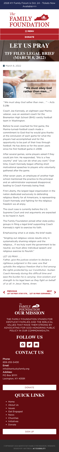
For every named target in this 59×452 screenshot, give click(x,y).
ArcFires (27, 448)
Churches (13, 418)
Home (11, 401)
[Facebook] (22, 344)
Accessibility (39, 448)
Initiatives (13, 421)
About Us (13, 405)
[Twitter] (29, 344)
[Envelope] (36, 344)
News (11, 414)
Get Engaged (15, 411)
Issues (11, 408)
